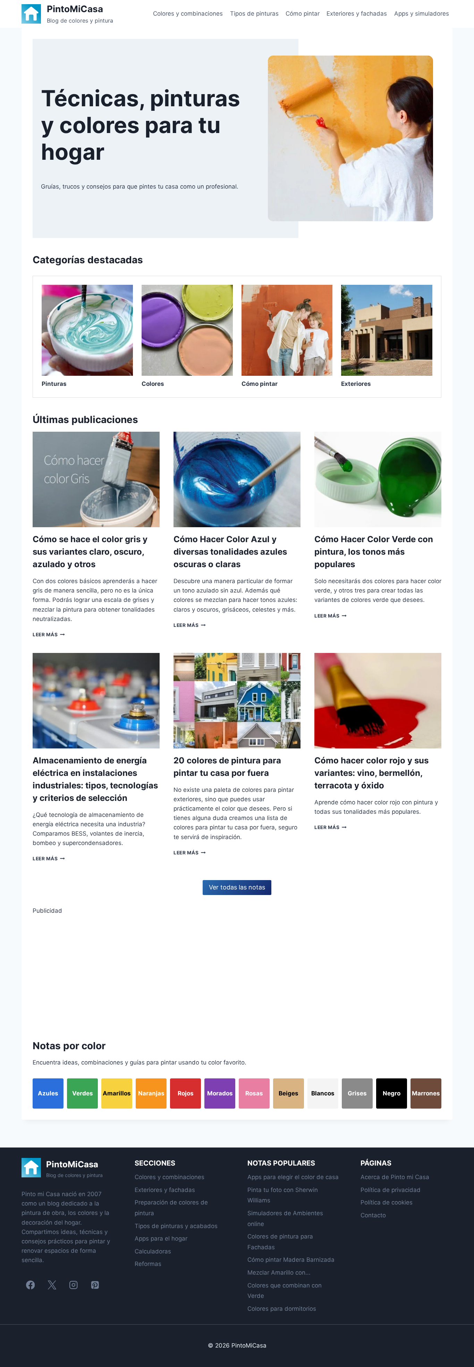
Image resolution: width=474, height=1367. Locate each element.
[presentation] (96, 479)
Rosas (254, 1093)
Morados (220, 1093)
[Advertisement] (237, 975)
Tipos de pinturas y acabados (176, 1226)
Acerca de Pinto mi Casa (395, 1177)
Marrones (426, 1093)
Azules (48, 1093)
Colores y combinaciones (188, 13)
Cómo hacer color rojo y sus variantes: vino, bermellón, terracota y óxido (371, 772)
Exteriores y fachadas (357, 13)
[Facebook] (30, 1285)
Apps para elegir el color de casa (293, 1177)
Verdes (82, 1093)
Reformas (148, 1263)
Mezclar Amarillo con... (279, 1272)
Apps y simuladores (421, 13)
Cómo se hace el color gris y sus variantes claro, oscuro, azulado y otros (90, 551)
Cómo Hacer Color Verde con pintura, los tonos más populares (373, 551)
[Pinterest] (95, 1285)
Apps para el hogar (161, 1238)
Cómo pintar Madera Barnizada (291, 1259)
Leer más (49, 634)
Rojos (186, 1093)
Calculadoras (153, 1251)
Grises (357, 1093)
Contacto (373, 1215)
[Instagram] (73, 1285)
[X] (52, 1285)
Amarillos (117, 1093)
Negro (391, 1093)
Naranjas (151, 1093)
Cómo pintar (303, 13)
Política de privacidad (391, 1189)
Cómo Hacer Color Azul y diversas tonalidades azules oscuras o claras (230, 551)
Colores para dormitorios (281, 1308)
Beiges (288, 1093)
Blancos (323, 1093)
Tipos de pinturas (254, 13)
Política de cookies (387, 1202)
